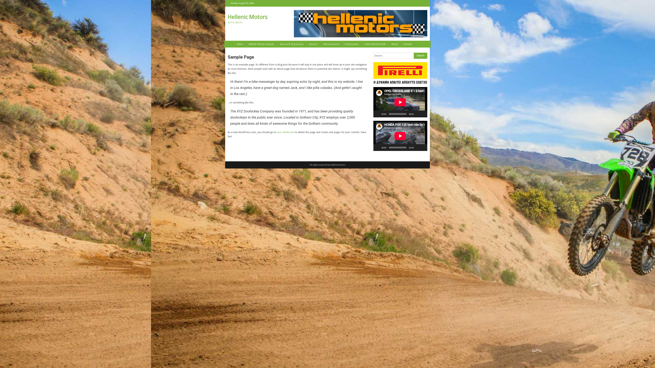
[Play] (378, 114)
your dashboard (285, 132)
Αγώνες (313, 44)
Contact (407, 44)
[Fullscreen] (423, 114)
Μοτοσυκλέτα (331, 44)
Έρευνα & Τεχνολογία (291, 44)
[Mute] (417, 114)
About (394, 44)
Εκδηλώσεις (352, 44)
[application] (400, 102)
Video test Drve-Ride (375, 44)
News (240, 44)
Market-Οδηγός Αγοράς (261, 44)
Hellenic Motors (247, 16)
